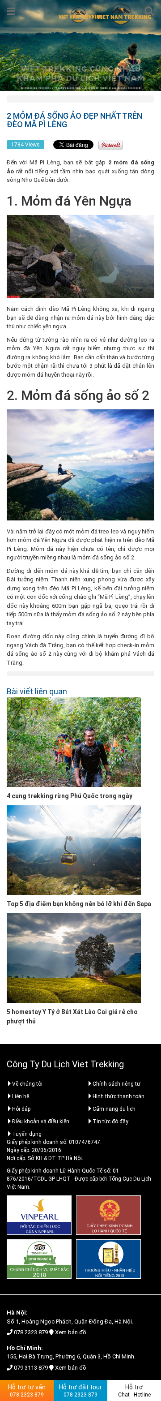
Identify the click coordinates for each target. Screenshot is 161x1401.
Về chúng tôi (27, 1084)
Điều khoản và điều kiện (40, 1121)
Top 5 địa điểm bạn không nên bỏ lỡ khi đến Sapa (79, 903)
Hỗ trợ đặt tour (80, 1391)
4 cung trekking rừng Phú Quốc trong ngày (69, 795)
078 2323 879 (31, 1332)
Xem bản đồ (70, 1332)
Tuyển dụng (27, 1134)
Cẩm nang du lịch (114, 1109)
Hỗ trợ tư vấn (27, 1391)
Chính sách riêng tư (116, 1084)
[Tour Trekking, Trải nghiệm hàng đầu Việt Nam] (80, 15)
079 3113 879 (31, 1367)
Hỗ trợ (134, 1391)
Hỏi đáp (21, 1109)
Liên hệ (20, 1096)
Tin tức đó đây (110, 1121)
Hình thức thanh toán (118, 1096)
